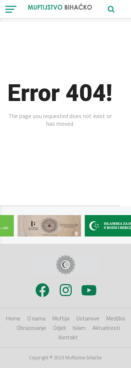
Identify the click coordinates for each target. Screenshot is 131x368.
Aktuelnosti (106, 328)
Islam (79, 328)
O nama (36, 318)
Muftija (61, 318)
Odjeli (59, 328)
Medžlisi (115, 318)
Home (13, 318)
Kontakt (68, 337)
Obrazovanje (31, 328)
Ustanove (87, 318)
